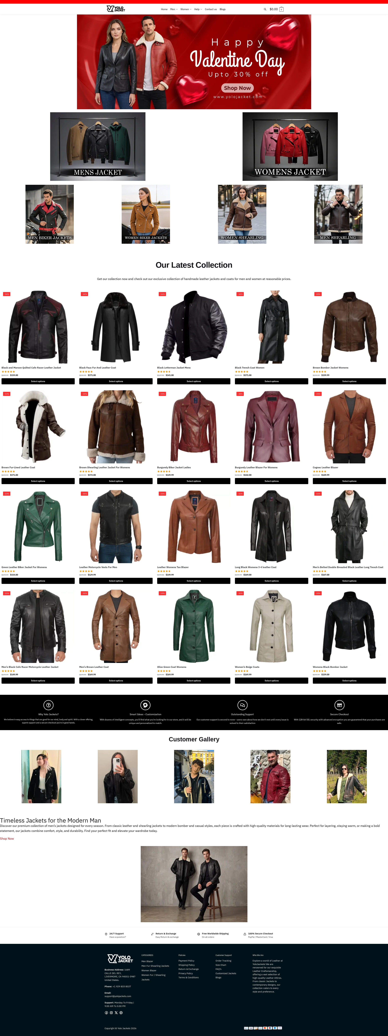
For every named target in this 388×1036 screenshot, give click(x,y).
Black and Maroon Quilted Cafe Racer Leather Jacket (31, 367)
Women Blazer (148, 970)
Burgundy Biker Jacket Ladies (174, 467)
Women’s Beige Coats (247, 666)
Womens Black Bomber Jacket (330, 666)
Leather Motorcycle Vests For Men (98, 567)
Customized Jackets (226, 973)
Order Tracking (223, 960)
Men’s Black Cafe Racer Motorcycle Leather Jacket (30, 666)
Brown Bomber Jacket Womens (330, 367)
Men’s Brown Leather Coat (94, 666)
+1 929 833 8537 (122, 986)
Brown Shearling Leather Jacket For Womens (104, 467)
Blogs (218, 977)
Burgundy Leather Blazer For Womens (256, 467)
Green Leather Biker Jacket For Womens (24, 567)
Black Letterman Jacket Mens (174, 367)
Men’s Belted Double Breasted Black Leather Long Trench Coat (348, 567)
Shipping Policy (187, 964)
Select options (38, 381)
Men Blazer (147, 961)
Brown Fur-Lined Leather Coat (18, 467)
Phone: (109, 986)
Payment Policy (186, 960)
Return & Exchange (189, 969)
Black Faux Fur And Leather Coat (97, 367)
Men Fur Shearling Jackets (155, 965)
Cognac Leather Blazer (325, 467)
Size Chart (221, 964)
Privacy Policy (186, 973)
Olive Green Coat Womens (171, 666)
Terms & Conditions (189, 977)
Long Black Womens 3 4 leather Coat (255, 567)
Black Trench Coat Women (249, 367)
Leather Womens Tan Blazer (173, 567)
